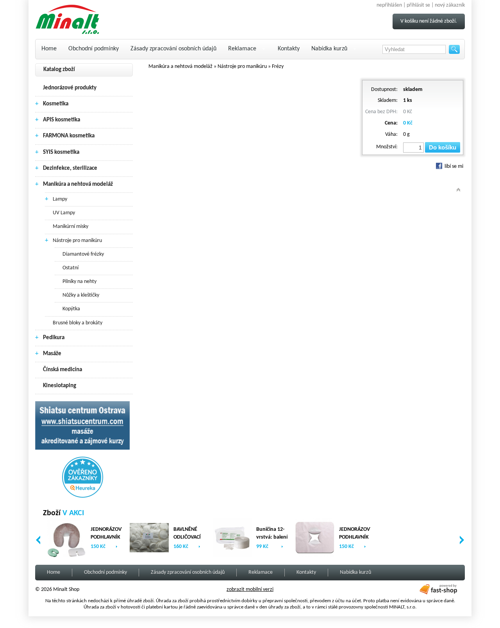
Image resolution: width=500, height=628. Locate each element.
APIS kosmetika (61, 120)
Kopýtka (71, 309)
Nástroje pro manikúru (77, 241)
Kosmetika (55, 104)
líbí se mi (453, 166)
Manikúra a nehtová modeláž (78, 184)
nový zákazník (450, 5)
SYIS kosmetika (61, 152)
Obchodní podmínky (93, 49)
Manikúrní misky (70, 226)
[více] (116, 546)
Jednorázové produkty (69, 88)
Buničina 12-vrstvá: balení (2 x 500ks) (272, 537)
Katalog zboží (59, 70)
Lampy (60, 199)
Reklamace (242, 49)
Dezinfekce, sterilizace (70, 168)
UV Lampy (64, 213)
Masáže (52, 354)
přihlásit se (418, 5)
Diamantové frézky (83, 254)
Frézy (278, 66)
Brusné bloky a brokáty (77, 323)
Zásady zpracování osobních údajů (173, 49)
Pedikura (53, 338)
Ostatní (70, 268)
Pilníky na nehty (79, 282)
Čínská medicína (62, 370)
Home (49, 49)
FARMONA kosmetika (69, 136)
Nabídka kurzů (329, 49)
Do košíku (442, 147)
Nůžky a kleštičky (80, 295)
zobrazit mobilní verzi (250, 589)
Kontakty (289, 49)
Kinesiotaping (59, 386)
